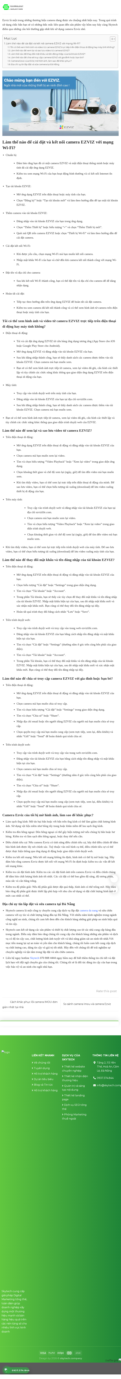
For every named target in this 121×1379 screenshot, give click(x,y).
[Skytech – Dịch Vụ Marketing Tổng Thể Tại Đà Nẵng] (13, 7)
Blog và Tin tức (43, 1084)
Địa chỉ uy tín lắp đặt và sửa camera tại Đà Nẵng (35, 64)
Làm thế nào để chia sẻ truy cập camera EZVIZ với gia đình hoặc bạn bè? (47, 57)
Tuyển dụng (42, 1068)
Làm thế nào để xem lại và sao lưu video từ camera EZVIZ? (40, 50)
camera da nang (89, 910)
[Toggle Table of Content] (111, 39)
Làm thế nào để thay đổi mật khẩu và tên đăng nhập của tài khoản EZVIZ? (48, 54)
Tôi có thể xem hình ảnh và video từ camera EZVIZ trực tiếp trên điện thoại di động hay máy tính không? (62, 47)
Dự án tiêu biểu (43, 1079)
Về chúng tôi (42, 1062)
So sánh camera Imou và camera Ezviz (87, 1004)
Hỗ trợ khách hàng (46, 1073)
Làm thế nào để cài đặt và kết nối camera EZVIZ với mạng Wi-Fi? (43, 43)
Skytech (34, 957)
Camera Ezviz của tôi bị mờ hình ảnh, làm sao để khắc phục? (41, 61)
